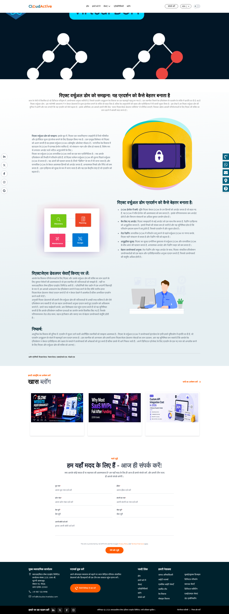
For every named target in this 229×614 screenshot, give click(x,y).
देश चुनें (58, 510)
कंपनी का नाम (121, 498)
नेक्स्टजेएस (52, 357)
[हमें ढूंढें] (226, 180)
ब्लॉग (128, 6)
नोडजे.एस (71, 357)
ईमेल (118, 486)
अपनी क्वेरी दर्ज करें (61, 522)
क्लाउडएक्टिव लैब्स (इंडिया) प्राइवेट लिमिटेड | (125, 610)
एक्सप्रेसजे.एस (62, 357)
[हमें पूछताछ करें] (226, 188)
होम (87, 6)
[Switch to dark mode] (196, 6)
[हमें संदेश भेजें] (226, 164)
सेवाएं (105, 6)
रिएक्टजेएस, (43, 357)
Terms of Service (137, 544)
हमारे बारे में (96, 6)
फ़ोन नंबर (58, 498)
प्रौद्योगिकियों (119, 6)
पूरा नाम (58, 486)
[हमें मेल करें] (226, 172)
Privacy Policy (123, 544)
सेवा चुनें (119, 510)
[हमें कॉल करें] (226, 156)
